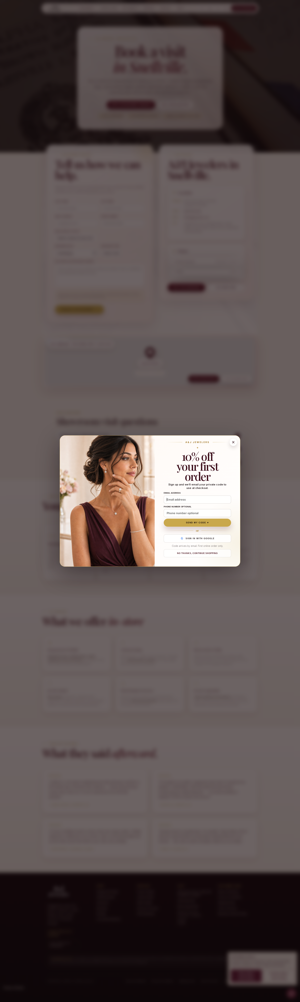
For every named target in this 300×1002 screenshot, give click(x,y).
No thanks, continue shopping (197, 553)
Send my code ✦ (197, 522)
